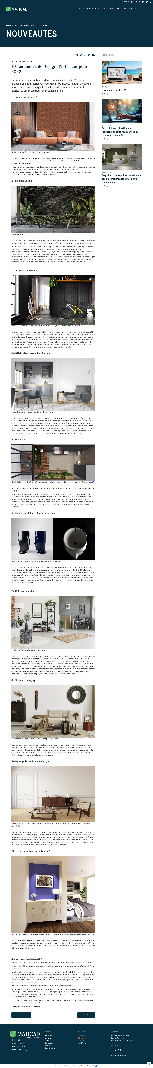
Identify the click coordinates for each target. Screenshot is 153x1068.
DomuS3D (86, 9)
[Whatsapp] (150, 1)
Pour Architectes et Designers (121, 1035)
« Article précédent (21, 1015)
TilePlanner (96, 9)
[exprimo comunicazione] (122, 1055)
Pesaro (13, 1044)
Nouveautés (28, 61)
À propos (48, 1038)
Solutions (133, 9)
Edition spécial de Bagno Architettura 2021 (59, 482)
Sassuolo (21, 1044)
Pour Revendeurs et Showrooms (122, 1040)
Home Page (48, 1035)
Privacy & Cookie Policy (19, 1050)
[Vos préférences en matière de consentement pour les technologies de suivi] (149, 1064)
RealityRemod (122, 9)
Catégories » (106, 94)
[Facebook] (140, 1)
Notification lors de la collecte (63, 1066)
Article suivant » (86, 1015)
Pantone (42, 940)
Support (47, 1040)
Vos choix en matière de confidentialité (83, 1066)
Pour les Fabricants (117, 1038)
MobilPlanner (109, 9)
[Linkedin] (143, 1)
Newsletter (48, 1045)
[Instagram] (147, 1)
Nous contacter (124, 2)
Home (79, 9)
